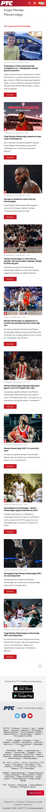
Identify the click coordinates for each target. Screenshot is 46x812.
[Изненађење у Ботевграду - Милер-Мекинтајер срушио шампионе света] (23, 488)
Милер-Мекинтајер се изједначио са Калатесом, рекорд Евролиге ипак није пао (22, 323)
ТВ (4, 762)
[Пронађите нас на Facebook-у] (23, 715)
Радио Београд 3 (12, 775)
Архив (23, 780)
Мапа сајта (35, 793)
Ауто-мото (8, 744)
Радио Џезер (35, 778)
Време (39, 732)
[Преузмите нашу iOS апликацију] (23, 688)
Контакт (12, 785)
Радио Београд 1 (18, 773)
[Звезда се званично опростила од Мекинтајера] (23, 179)
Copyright (20, 802)
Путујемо (31, 752)
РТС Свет (34, 762)
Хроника (15, 730)
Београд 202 (28, 775)
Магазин (11, 750)
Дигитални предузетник (24, 756)
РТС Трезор (30, 766)
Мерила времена (11, 732)
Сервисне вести (10, 734)
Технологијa (19, 752)
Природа (7, 756)
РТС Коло (18, 766)
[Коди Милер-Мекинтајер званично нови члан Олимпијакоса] (23, 116)
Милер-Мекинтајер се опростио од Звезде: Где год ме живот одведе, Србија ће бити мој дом (23, 261)
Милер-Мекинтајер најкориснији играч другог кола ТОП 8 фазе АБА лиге (22, 386)
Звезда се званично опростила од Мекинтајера (19, 200)
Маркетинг (22, 785)
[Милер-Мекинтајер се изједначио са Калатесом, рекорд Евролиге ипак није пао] (23, 300)
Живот (20, 750)
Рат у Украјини (27, 732)
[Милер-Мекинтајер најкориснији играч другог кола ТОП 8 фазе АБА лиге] (23, 365)
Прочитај (9, 95)
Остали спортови (23, 744)
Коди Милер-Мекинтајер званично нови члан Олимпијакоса (22, 137)
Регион (25, 728)
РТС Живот (30, 764)
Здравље (18, 754)
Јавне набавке (35, 785)
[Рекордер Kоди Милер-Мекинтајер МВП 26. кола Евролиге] (23, 553)
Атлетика (38, 742)
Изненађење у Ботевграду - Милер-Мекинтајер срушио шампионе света (21, 509)
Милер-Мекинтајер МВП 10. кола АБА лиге (21, 449)
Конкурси (14, 787)
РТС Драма (18, 764)
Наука (38, 754)
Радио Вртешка (20, 778)
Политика (15, 728)
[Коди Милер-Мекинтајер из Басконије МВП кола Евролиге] (23, 613)
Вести (6, 728)
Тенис (36, 740)
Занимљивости (32, 750)
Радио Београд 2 (35, 773)
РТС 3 (24, 762)
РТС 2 (17, 762)
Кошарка (27, 740)
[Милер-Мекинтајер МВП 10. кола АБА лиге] (23, 428)
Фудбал (17, 740)
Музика (8, 752)
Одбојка (6, 742)
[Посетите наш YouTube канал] (30, 715)
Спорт (9, 740)
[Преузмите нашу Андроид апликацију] (23, 695)
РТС (5, 785)
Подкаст (38, 734)
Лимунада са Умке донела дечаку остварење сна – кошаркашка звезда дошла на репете (21, 68)
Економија (36, 730)
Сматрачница (26, 734)
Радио (6, 773)
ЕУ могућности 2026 (23, 736)
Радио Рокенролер (25, 776)
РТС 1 (9, 762)
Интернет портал (28, 787)
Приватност (9, 802)
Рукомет (16, 742)
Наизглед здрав (30, 758)
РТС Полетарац (27, 768)
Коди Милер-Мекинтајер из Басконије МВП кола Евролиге (21, 634)
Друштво (25, 730)
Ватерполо (27, 742)
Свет (33, 728)
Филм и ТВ (28, 754)
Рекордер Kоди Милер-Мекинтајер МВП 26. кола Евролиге (22, 574)
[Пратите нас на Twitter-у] (17, 715)
